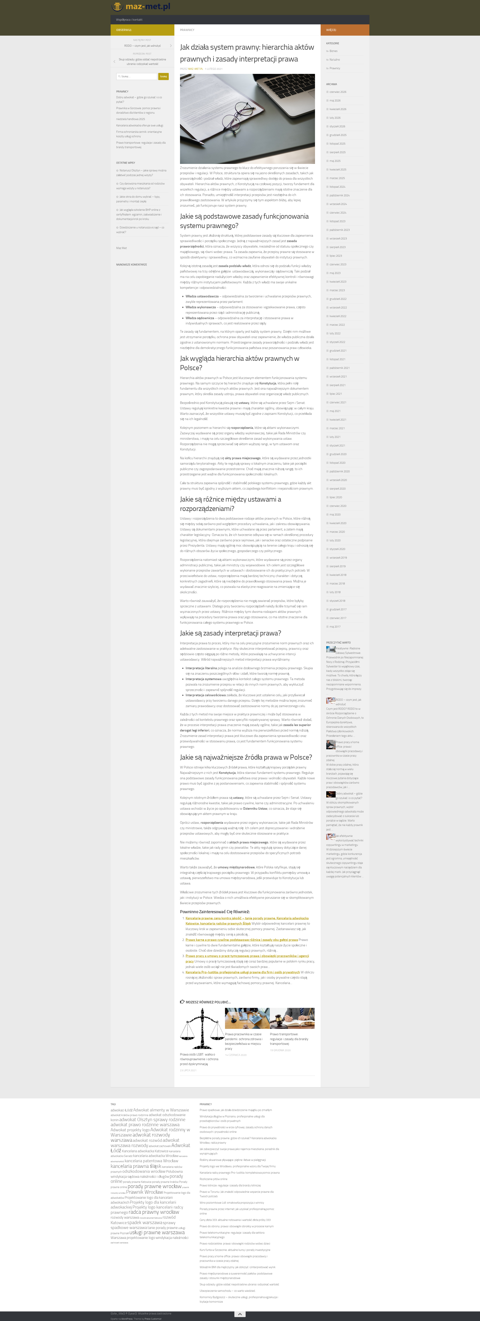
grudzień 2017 (338, 609)
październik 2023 (340, 230)
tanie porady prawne (163, 1228)
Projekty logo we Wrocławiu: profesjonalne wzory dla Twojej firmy (238, 1166)
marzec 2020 (337, 531)
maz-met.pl (195, 69)
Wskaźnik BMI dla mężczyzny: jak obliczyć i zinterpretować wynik (237, 1267)
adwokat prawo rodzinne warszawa (145, 1124)
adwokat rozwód (147, 1140)
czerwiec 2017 (338, 618)
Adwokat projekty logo (130, 1129)
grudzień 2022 (338, 299)
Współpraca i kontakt (129, 19)
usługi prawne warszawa (157, 1232)
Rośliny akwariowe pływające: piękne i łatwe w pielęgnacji (233, 1160)
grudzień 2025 (338, 135)
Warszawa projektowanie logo (133, 1237)
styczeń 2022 (337, 342)
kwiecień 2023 (338, 281)
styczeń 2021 (337, 445)
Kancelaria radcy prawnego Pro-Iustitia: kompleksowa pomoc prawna (240, 1172)
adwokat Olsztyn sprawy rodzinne (152, 1119)
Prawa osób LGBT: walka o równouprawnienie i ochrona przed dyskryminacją (199, 1059)
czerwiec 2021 (338, 402)
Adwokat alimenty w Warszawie (161, 1109)
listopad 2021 (337, 359)
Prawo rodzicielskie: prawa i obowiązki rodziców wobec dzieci (235, 1243)
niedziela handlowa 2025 (130, 119)
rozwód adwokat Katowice (151, 1218)
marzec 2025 (337, 178)
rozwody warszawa (125, 1217)
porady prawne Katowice (137, 1182)
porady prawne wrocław (155, 1186)
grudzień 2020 (338, 454)
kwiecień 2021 (338, 419)
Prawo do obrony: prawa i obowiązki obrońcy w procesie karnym (237, 1226)
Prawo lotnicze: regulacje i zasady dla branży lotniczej (230, 1185)
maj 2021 (335, 411)
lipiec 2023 (336, 255)
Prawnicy (187, 30)
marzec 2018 (337, 583)
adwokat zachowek (160, 1146)
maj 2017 (335, 626)
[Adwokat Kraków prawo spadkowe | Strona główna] (142, 7)
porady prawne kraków (165, 1182)
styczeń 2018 (337, 600)
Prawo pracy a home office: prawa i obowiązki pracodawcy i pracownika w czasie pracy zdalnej (344, 751)
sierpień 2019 (338, 566)
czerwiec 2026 (338, 92)
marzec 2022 (337, 324)
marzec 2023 (337, 290)
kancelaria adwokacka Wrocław (155, 1156)
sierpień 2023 (338, 247)
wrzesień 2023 (338, 238)
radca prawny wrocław (154, 1212)
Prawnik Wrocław (144, 1192)
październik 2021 (340, 368)
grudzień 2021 (338, 350)
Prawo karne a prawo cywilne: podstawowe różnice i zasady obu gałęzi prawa (242, 940)
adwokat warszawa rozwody (145, 1142)
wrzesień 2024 (338, 204)
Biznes (334, 51)
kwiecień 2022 (338, 316)
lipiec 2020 (336, 497)
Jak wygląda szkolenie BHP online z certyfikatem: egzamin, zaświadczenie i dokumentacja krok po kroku (139, 214)
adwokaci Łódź (122, 1110)
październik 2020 (340, 471)
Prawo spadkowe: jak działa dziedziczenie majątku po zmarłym (236, 1110)
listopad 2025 (337, 143)
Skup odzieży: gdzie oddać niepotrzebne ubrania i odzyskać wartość (239, 1284)
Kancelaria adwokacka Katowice (145, 1151)
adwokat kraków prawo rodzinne (129, 1115)
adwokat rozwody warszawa (140, 1137)
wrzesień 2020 (338, 480)
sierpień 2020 (338, 488)
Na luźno (335, 59)
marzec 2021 (337, 428)
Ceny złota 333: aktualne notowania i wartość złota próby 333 (235, 1220)
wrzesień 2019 (338, 557)
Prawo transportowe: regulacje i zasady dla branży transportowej (289, 1039)
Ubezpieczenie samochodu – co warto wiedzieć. (228, 1290)
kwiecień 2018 (338, 575)
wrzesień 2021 (338, 376)
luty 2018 (335, 592)
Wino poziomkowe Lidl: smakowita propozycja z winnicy (232, 1202)
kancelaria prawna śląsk (136, 1166)
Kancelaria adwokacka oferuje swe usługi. (140, 125)
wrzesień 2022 (338, 307)
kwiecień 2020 (338, 523)
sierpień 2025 (338, 152)
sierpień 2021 (338, 385)
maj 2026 (335, 100)
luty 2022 (335, 333)
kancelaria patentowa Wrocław (151, 1160)
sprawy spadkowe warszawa (143, 1225)
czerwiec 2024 (338, 212)
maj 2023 (335, 273)
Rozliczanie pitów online (213, 1179)
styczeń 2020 (337, 549)
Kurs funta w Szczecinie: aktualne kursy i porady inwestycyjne (235, 1250)
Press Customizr (153, 1318)
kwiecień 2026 (338, 109)
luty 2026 (335, 117)
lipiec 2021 (336, 393)
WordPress (127, 1318)
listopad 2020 (337, 462)
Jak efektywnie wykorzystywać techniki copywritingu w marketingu (344, 840)
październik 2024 (340, 195)
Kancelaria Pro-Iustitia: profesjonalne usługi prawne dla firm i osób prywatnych (243, 972)
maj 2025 (335, 161)
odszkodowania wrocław (144, 1171)
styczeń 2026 (337, 126)
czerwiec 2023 (338, 264)
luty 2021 (335, 437)
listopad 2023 (337, 221)
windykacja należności (172, 1237)
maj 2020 (335, 514)
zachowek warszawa (119, 1242)
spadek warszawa (144, 1222)
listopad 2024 (337, 186)
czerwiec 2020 (338, 506)
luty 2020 (335, 540)
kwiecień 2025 (338, 169)
